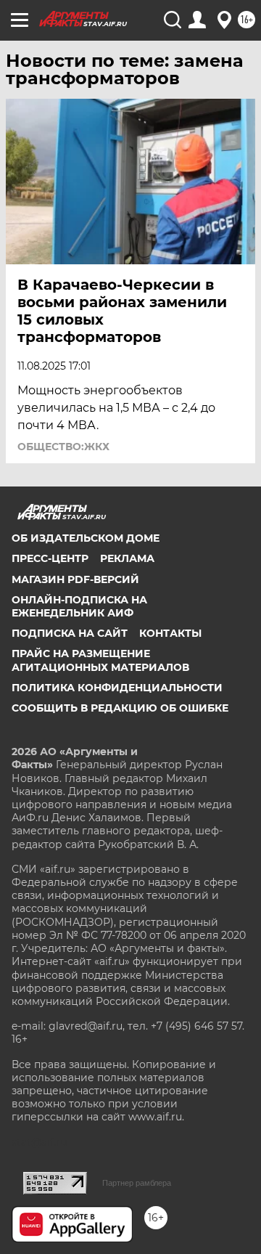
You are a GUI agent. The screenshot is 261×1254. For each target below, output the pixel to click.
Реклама (127, 558)
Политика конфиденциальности (117, 687)
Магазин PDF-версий (75, 579)
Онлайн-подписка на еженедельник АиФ (79, 606)
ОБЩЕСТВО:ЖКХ (63, 446)
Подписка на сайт (70, 633)
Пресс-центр (50, 558)
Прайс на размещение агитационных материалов (100, 660)
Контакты (170, 633)
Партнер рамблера (136, 1182)
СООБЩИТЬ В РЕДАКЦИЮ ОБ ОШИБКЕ (120, 707)
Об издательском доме (86, 538)
